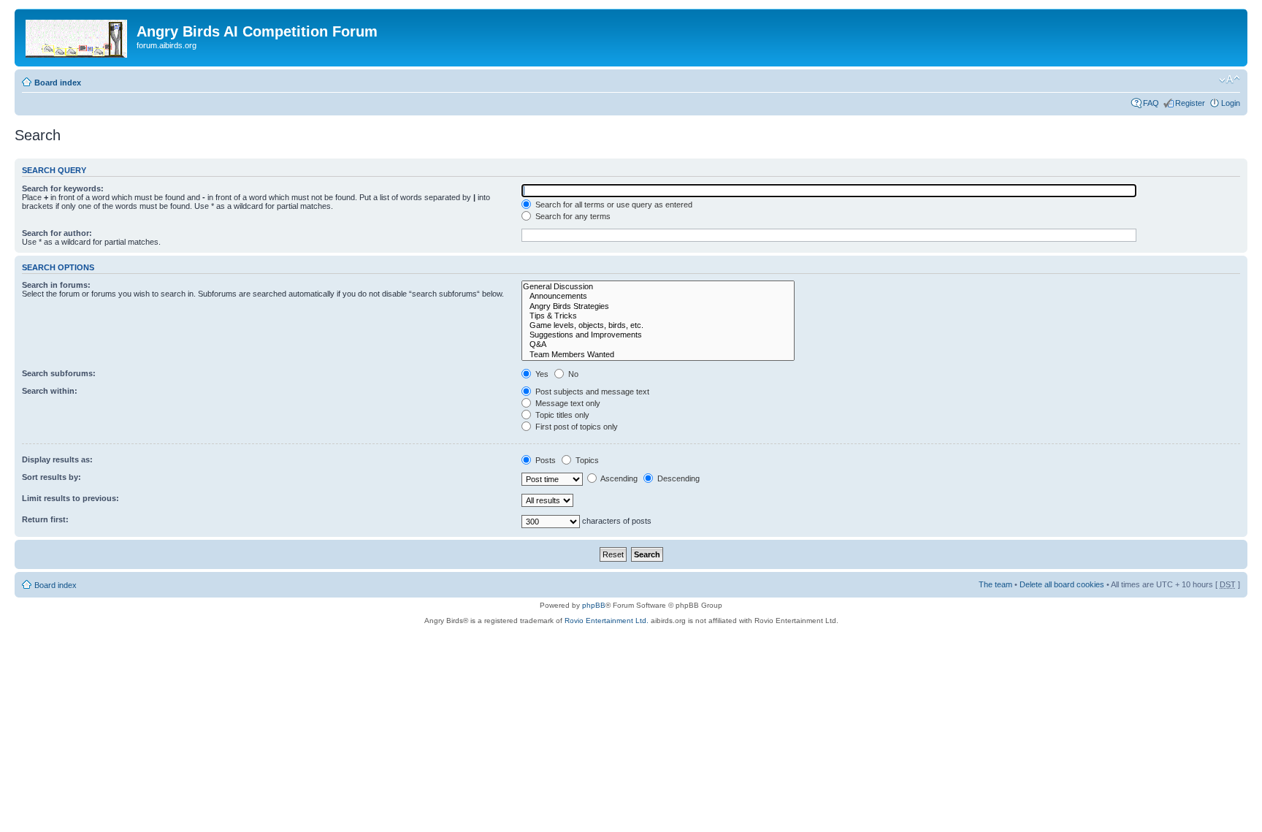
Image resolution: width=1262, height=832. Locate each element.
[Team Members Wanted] (658, 354)
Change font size (1229, 79)
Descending (677, 478)
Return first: (45, 519)
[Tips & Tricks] (658, 316)
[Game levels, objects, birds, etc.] (658, 325)
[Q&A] (658, 344)
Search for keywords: (63, 188)
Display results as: (57, 459)
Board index (57, 82)
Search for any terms (572, 216)
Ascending (618, 478)
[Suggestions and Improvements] (658, 335)
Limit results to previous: (70, 498)
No (572, 374)
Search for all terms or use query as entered (612, 204)
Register (1190, 103)
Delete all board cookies (1062, 584)
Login (1230, 103)
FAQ (1151, 103)
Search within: (49, 390)
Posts (544, 460)
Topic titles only (561, 415)
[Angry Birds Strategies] (658, 306)
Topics (586, 460)
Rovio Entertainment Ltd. (607, 621)
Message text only (566, 403)
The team (995, 584)
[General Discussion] (658, 286)
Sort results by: (51, 477)
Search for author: (57, 233)
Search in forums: (56, 284)
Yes (540, 374)
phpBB (593, 605)
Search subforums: (59, 373)
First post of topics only (575, 426)
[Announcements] (658, 296)
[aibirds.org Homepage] (77, 35)
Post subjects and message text (591, 391)
